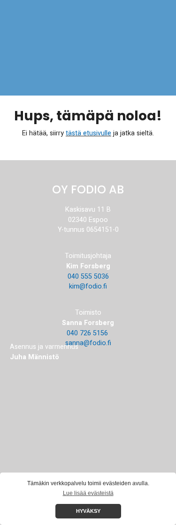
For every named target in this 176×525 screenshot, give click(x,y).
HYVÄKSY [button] (88, 511)
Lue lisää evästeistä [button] (88, 493)
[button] (159, 24)
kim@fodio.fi (88, 286)
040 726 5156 (88, 333)
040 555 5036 (88, 276)
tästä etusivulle (88, 133)
